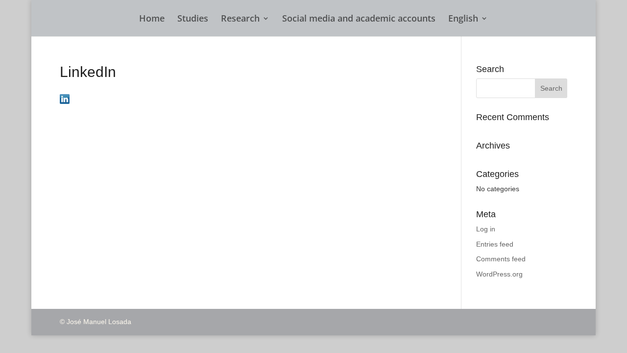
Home (152, 19)
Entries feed (494, 244)
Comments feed (501, 259)
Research (240, 19)
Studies (192, 19)
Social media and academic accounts (358, 19)
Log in (485, 229)
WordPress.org (499, 274)
